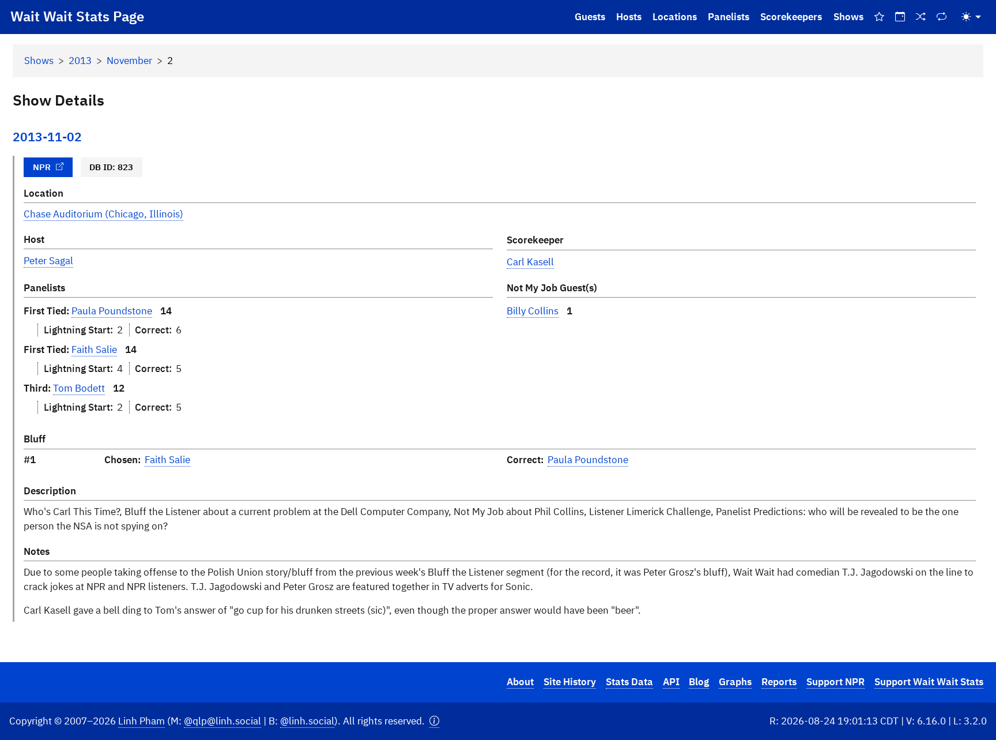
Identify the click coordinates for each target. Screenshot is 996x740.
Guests (590, 16)
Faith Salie (94, 349)
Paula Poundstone (111, 311)
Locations (674, 16)
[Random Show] (921, 17)
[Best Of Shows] (879, 17)
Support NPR (835, 681)
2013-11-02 (47, 137)
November (129, 60)
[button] (434, 721)
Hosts (629, 16)
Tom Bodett (79, 388)
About (520, 681)
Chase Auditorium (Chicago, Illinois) (103, 214)
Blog (699, 681)
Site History (570, 681)
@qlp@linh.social (222, 721)
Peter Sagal (48, 260)
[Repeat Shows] (941, 17)
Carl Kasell (530, 262)
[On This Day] (899, 17)
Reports (779, 681)
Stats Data (629, 681)
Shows (848, 16)
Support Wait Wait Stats (928, 681)
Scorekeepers (791, 16)
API (671, 681)
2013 (80, 60)
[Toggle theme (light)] (971, 17)
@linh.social (307, 721)
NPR (42, 166)
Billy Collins (533, 311)
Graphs (735, 681)
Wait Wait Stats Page (77, 16)
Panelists (728, 16)
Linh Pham (141, 721)
